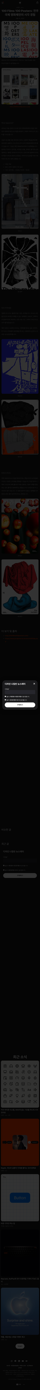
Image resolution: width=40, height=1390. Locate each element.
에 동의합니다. (18, 696)
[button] (34, 684)
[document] (20, 695)
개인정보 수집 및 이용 (15, 696)
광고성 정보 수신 (14, 700)
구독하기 (20, 705)
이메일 (7, 689)
